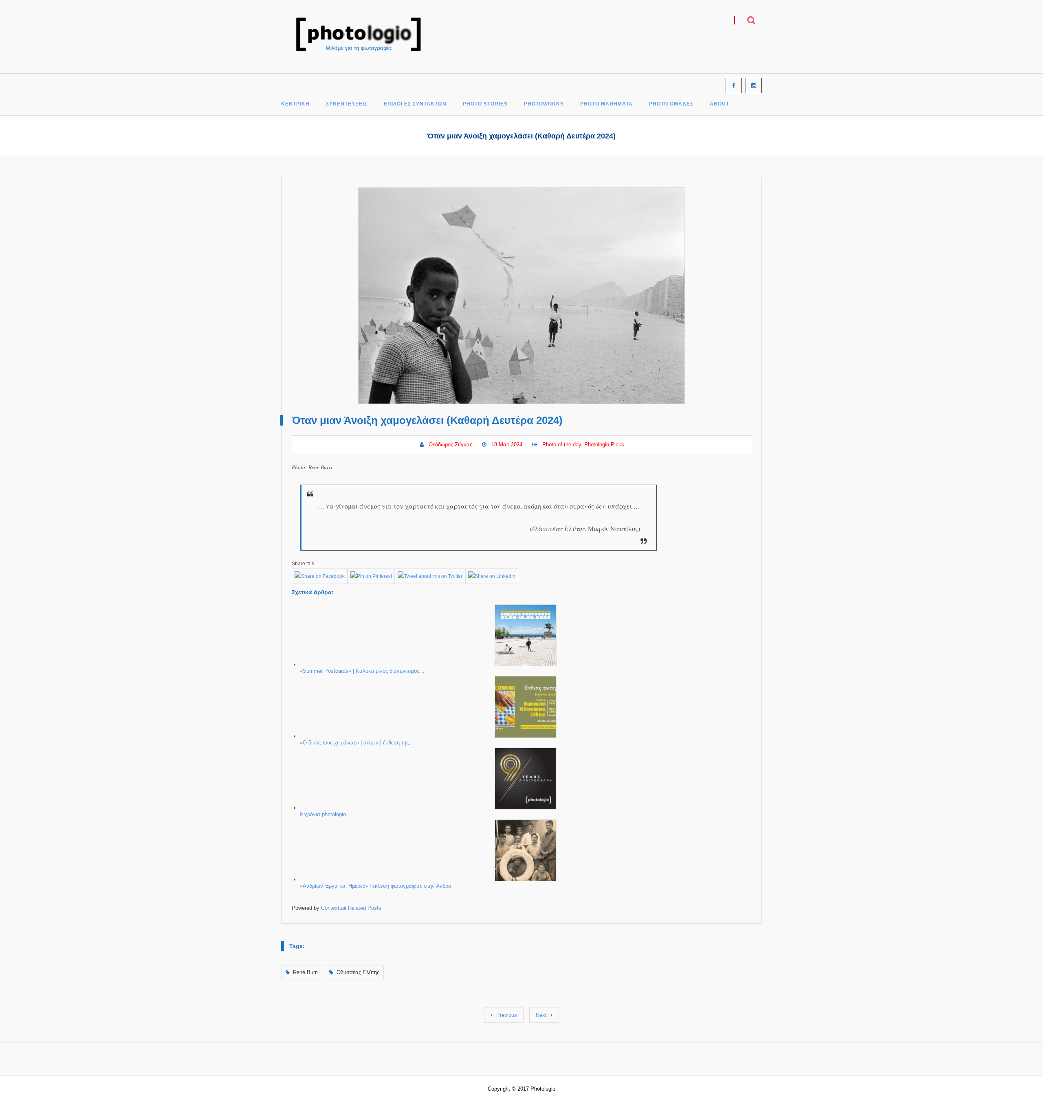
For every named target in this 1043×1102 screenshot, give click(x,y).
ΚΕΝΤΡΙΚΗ (295, 104)
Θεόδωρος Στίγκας (450, 444)
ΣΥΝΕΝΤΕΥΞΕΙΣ (346, 104)
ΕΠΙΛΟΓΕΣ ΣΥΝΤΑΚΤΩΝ (415, 104)
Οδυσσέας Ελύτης (358, 972)
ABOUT (719, 104)
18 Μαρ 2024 (506, 444)
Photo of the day (561, 444)
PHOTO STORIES (485, 104)
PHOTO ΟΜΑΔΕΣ (671, 104)
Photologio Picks (604, 444)
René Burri (305, 972)
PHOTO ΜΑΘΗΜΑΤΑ (606, 104)
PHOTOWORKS (544, 104)
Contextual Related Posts (351, 908)
